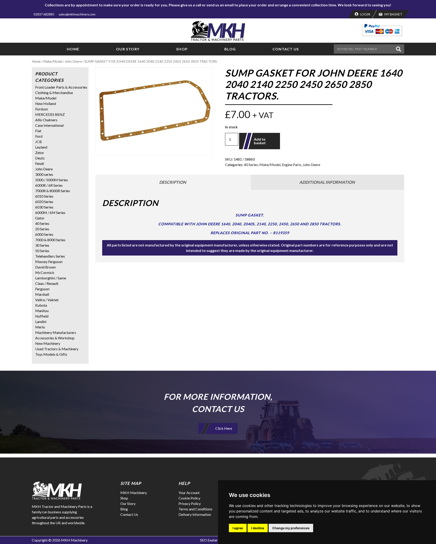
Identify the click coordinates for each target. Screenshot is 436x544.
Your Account (189, 492)
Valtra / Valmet (47, 300)
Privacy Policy (189, 503)
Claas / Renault (46, 283)
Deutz (40, 158)
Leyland (41, 147)
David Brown (45, 267)
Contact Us (285, 49)
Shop (182, 49)
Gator (40, 218)
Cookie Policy (189, 498)
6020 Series (44, 201)
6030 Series (44, 207)
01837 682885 (44, 14)
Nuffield (41, 316)
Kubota (41, 305)
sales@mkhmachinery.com (77, 14)
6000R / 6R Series (49, 185)
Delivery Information (194, 514)
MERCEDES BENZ (50, 114)
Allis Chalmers (46, 120)
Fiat (38, 131)
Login (364, 14)
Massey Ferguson (48, 261)
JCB (38, 141)
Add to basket (260, 141)
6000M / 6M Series (50, 212)
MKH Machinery (133, 492)
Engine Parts (291, 164)
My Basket (393, 14)
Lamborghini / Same (50, 278)
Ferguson (42, 289)
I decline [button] (257, 528)
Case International (49, 125)
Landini (40, 321)
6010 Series (44, 196)
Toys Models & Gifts (51, 354)
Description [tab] (172, 182)
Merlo (40, 327)
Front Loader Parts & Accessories (61, 87)
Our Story (127, 49)
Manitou (42, 310)
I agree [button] (238, 528)
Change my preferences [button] (291, 528)
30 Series (42, 245)
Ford (38, 136)
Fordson (41, 109)
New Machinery (47, 343)
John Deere (73, 61)
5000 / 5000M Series (51, 180)
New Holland (45, 103)
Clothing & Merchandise (54, 92)
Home (73, 49)
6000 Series (44, 234)
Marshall (42, 294)
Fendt (39, 163)
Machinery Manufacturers (55, 332)
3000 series (44, 174)
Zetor (39, 152)
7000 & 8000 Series (50, 240)
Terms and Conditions (195, 509)
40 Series (251, 164)
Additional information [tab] (327, 182)
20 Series (42, 229)
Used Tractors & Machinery (56, 349)
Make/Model (52, 61)
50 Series (42, 250)
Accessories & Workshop (54, 338)
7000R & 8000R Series (52, 191)
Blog (230, 49)
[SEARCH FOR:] (364, 49)
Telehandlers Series (50, 256)
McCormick (44, 272)
